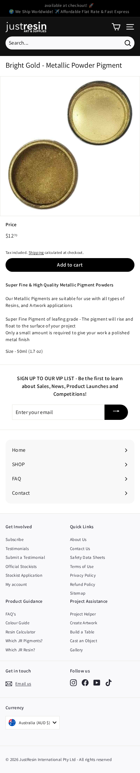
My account (16, 584)
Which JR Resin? (20, 650)
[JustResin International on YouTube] (96, 682)
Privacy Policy (83, 575)
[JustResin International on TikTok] (108, 682)
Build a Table (82, 632)
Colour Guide (17, 623)
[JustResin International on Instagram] (73, 682)
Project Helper (83, 614)
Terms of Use (81, 566)
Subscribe (14, 539)
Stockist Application (24, 575)
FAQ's (11, 614)
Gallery (76, 650)
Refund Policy (82, 584)
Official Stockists (21, 566)
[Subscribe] (116, 412)
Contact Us (80, 548)
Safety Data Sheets (87, 557)
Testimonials (17, 548)
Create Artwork (83, 623)
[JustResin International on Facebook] (85, 682)
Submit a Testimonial (25, 557)
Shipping (36, 252)
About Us (78, 539)
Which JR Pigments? (24, 640)
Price (11, 224)
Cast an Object (83, 640)
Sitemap (77, 593)
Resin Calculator (20, 632)
